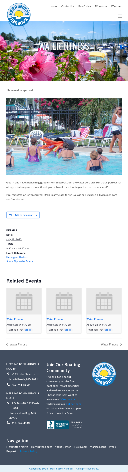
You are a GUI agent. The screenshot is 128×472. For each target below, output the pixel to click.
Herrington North (17, 446)
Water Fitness (14, 319)
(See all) (75, 60)
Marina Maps (98, 446)
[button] (120, 16)
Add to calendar (23, 215)
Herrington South (41, 446)
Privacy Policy (28, 451)
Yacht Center (63, 446)
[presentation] (24, 301)
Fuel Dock (80, 446)
